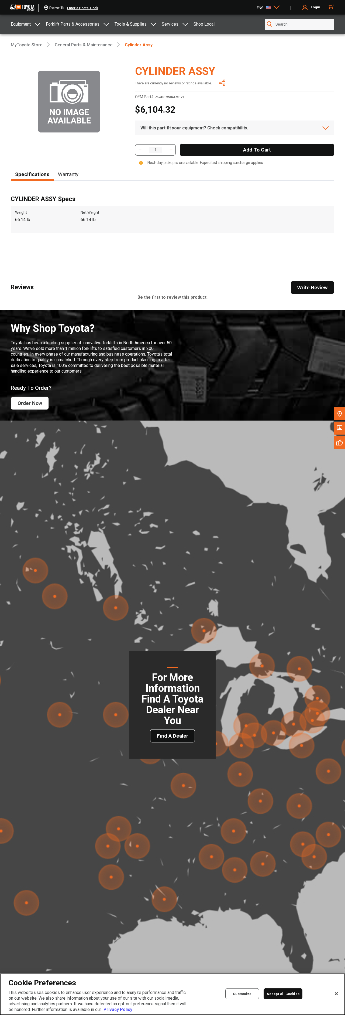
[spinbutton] (155, 149)
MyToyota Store (26, 44)
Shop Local (204, 24)
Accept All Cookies (283, 994)
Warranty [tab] (68, 174)
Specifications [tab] (32, 174)
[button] (140, 150)
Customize (242, 994)
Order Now (30, 403)
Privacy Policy (118, 1009)
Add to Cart (257, 150)
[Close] (336, 994)
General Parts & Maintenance (83, 44)
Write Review (312, 287)
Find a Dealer (172, 736)
